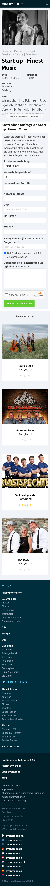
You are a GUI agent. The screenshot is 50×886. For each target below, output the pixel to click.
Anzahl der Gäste (14, 194)
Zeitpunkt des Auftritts (17, 183)
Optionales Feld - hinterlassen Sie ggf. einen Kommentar (23, 264)
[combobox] (25, 209)
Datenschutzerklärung (14, 800)
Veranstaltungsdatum (18, 172)
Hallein (30, 78)
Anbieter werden (11, 765)
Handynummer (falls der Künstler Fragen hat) (23, 240)
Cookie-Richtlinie (11, 785)
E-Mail (8, 226)
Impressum (8, 789)
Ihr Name (10, 215)
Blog (4, 777)
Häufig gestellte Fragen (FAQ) (19, 760)
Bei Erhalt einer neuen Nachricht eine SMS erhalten (24, 255)
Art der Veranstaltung (17, 161)
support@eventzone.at (14, 825)
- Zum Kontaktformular (14, 829)
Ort (6, 204)
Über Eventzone (11, 771)
